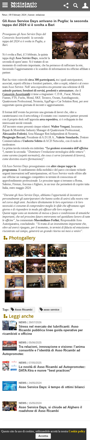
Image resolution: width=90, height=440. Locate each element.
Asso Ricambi (23, 309)
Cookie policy (77, 431)
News (4, 14)
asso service (51, 309)
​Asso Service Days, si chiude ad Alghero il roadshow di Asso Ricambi (50, 409)
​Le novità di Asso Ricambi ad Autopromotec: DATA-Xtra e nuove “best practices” (52, 368)
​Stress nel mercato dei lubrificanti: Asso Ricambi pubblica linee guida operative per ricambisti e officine (42, 330)
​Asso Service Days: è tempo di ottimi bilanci (52, 387)
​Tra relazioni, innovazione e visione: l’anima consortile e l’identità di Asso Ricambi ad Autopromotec (43, 350)
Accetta (43, 435)
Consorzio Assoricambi (16, 94)
